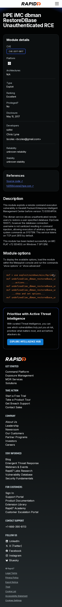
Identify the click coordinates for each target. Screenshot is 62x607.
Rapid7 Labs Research (18, 470)
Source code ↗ (15, 181)
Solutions (11, 383)
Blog (8, 459)
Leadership (12, 425)
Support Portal (14, 496)
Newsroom (12, 429)
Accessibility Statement (16, 596)
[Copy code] (53, 275)
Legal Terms (11, 573)
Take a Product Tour (18, 399)
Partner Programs (16, 437)
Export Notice (11, 582)
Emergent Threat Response (22, 463)
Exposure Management (19, 375)
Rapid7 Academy (15, 508)
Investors (11, 441)
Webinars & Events (16, 467)
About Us (11, 421)
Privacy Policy (11, 577)
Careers (10, 444)
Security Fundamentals (19, 478)
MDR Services (14, 379)
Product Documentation (19, 500)
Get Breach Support (17, 403)
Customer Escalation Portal (21, 512)
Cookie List (10, 591)
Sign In (9, 493)
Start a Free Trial (15, 395)
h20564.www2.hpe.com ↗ (20, 185)
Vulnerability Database (18, 474)
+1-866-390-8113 (15, 526)
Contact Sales (13, 407)
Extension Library (16, 504)
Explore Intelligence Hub (25, 342)
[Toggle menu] (57, 4)
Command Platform (17, 371)
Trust (7, 587)
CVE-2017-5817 (16, 51)
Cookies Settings (13, 600)
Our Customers (14, 433)
